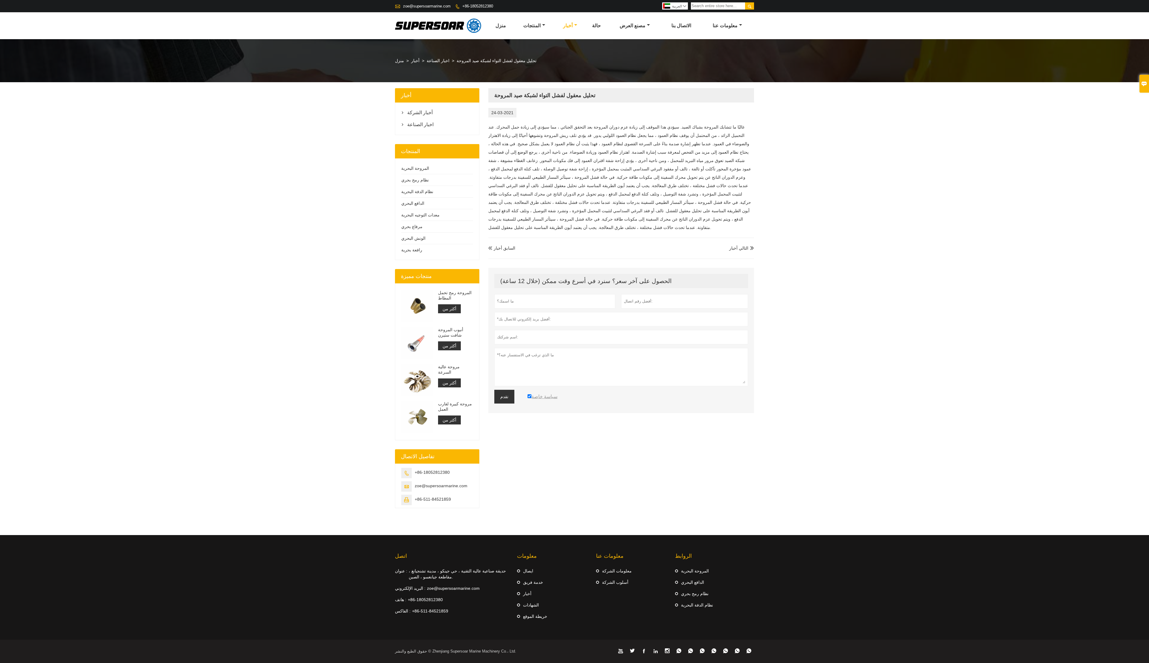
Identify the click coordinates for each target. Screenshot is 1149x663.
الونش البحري (413, 238)
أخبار (568, 25)
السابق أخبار (501, 248)
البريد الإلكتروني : (410, 588)
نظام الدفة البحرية (417, 191)
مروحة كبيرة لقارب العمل (455, 406)
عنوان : (401, 571)
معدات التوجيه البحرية (420, 215)
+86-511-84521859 (433, 499)
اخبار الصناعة (438, 60)
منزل (501, 25)
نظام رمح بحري (415, 180)
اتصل (401, 556)
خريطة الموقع (535, 616)
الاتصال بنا (681, 25)
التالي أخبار (738, 248)
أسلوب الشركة (615, 582)
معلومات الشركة (617, 571)
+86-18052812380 (477, 6)
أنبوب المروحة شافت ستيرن (450, 332)
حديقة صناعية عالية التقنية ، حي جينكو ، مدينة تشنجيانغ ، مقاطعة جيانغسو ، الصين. (457, 574)
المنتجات (532, 25)
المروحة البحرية (415, 168)
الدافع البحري (412, 203)
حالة (596, 25)
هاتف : (400, 599)
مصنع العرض (632, 25)
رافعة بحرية (411, 250)
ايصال (528, 571)
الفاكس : (403, 611)
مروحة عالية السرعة (449, 369)
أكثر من (449, 308)
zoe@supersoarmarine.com (427, 6)
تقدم (504, 396)
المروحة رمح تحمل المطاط (455, 295)
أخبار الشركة (420, 112)
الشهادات (531, 605)
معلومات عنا (725, 25)
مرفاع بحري (411, 226)
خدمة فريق (533, 582)
